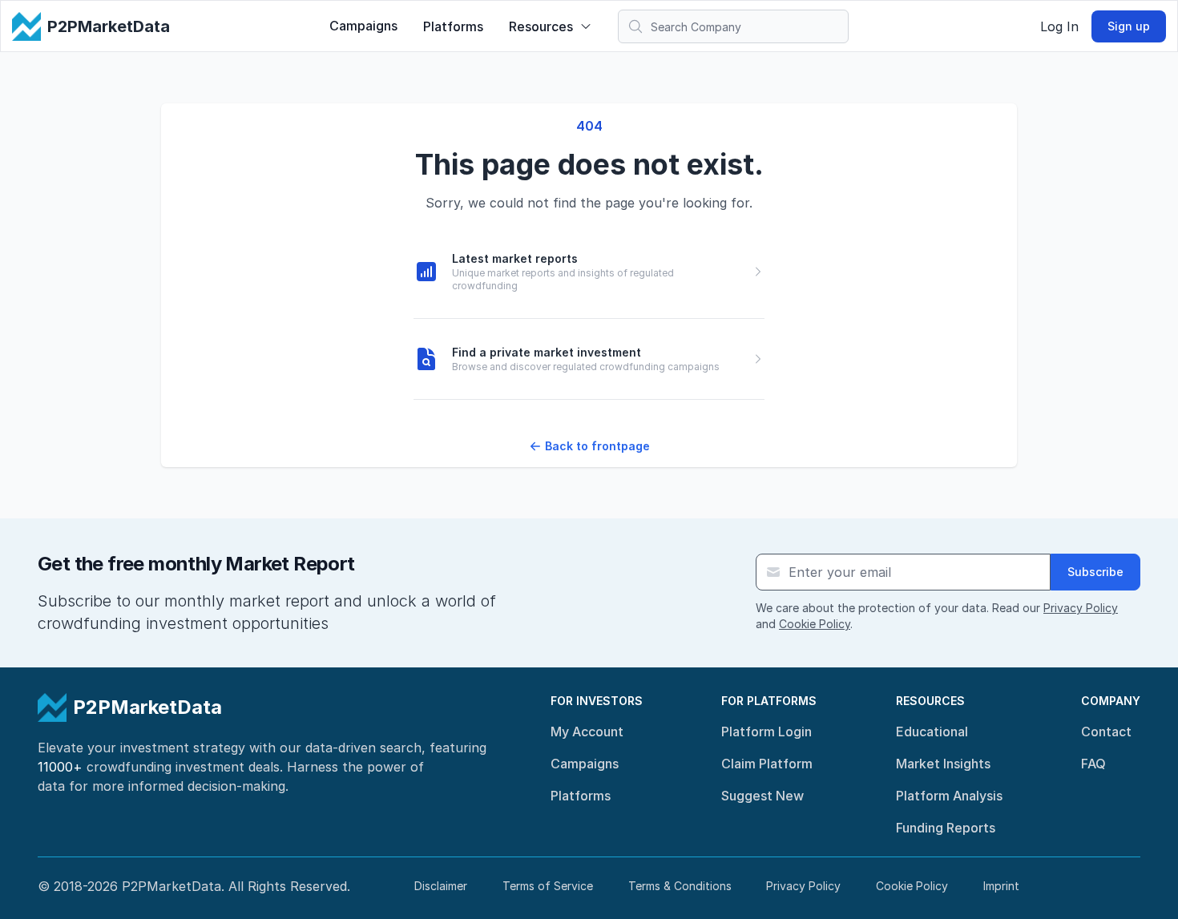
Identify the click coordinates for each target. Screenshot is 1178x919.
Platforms (453, 26)
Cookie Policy (814, 624)
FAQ (1093, 764)
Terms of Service (547, 886)
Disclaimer (440, 886)
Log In (1059, 26)
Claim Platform (767, 764)
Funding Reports (945, 828)
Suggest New (762, 796)
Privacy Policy (1080, 608)
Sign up (1128, 26)
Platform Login (766, 732)
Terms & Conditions (680, 886)
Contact (1106, 732)
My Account (587, 732)
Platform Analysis (949, 796)
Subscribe (1095, 571)
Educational (932, 732)
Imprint (1001, 886)
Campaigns (363, 26)
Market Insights (943, 764)
